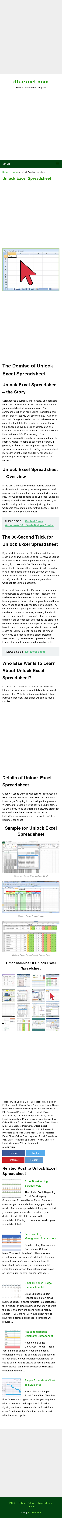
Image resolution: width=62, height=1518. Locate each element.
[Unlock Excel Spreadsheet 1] (8, 1024)
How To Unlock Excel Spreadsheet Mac (31, 1105)
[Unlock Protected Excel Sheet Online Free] (52, 1024)
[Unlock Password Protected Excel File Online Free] (52, 1009)
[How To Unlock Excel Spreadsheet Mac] (8, 995)
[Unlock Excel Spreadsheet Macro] (8, 1009)
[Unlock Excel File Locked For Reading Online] (38, 1024)
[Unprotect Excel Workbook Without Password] (52, 995)
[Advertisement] (31, 38)
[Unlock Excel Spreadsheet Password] (23, 980)
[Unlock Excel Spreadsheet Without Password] (8, 980)
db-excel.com (31, 81)
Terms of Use (45, 1502)
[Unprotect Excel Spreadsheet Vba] (23, 1009)
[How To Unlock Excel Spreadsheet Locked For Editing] (38, 980)
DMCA (12, 1502)
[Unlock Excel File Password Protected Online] (38, 1009)
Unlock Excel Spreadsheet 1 (31, 1115)
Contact (32, 1506)
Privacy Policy (26, 1502)
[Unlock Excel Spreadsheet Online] (38, 995)
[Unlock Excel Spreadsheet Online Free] (30, 936)
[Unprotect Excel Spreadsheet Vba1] (30, 856)
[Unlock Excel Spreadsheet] (30, 896)
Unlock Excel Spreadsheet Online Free (30, 1122)
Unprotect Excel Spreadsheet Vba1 (25, 1139)
